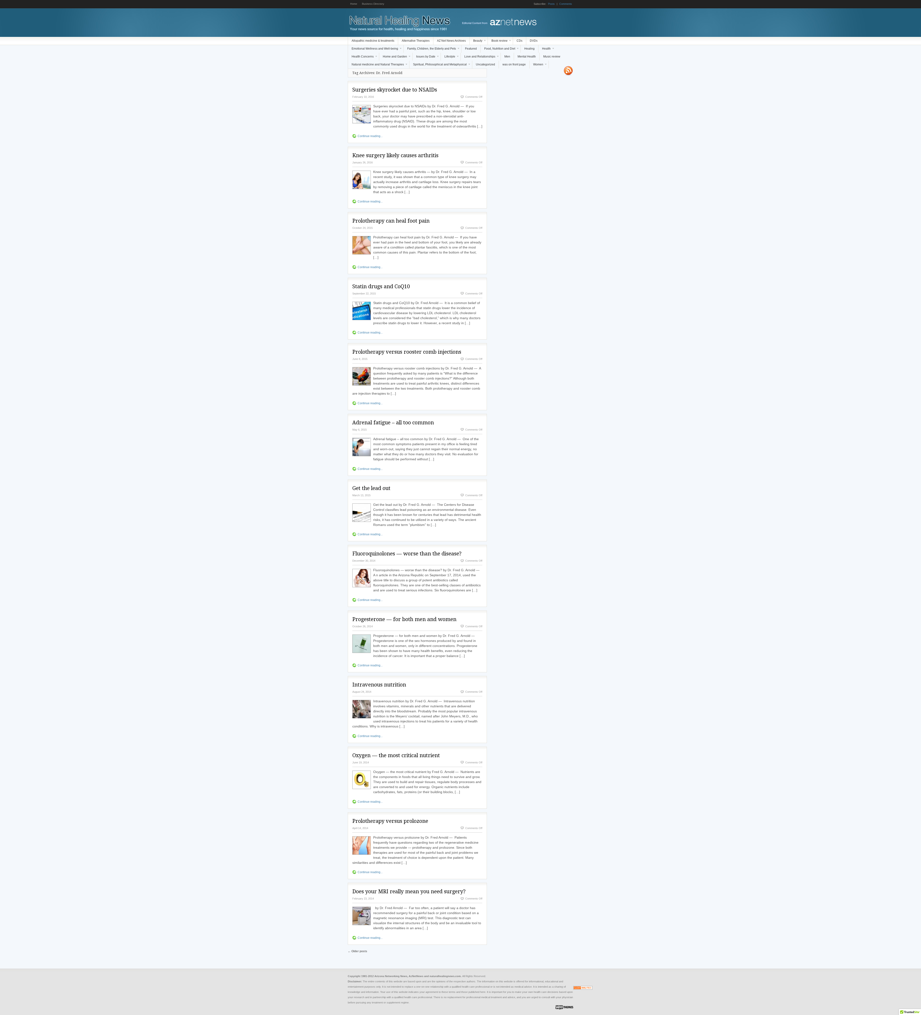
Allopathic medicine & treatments (373, 40)
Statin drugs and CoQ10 (381, 286)
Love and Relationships (478, 58)
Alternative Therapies (416, 40)
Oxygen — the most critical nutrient (396, 755)
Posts (551, 3)
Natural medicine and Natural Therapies (376, 66)
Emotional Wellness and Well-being (373, 50)
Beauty (476, 42)
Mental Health (527, 56)
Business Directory (373, 3)
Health (544, 50)
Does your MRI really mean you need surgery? (409, 891)
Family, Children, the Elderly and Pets (430, 50)
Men (507, 56)
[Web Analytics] (582, 988)
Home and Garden (393, 58)
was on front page (514, 64)
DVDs (533, 40)
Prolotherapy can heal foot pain (391, 221)
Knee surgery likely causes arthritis (395, 155)
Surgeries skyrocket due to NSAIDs (394, 90)
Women (536, 66)
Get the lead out (371, 488)
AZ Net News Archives (451, 40)
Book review (498, 42)
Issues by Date (424, 58)
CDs (519, 40)
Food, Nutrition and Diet (498, 50)
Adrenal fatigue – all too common (393, 423)
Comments (565, 3)
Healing (529, 48)
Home (353, 3)
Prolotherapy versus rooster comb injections (406, 352)
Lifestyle (448, 58)
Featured (471, 48)
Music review (551, 56)
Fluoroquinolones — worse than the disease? (406, 554)
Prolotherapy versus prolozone (390, 821)
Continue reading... (370, 136)
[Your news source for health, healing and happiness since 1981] (399, 30)
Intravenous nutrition (379, 685)
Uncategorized (485, 64)
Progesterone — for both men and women (404, 619)
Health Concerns (361, 58)
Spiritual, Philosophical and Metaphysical (438, 66)
